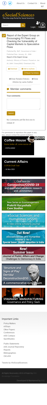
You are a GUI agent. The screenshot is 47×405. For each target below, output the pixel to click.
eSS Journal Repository (14, 347)
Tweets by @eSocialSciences (14, 363)
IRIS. (43, 381)
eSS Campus (9, 336)
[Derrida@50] (23, 274)
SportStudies (9, 339)
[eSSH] (23, 186)
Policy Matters (10, 323)
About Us (21, 3)
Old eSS (7, 356)
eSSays (7, 326)
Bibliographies (10, 353)
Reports (7, 350)
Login (33, 27)
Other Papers (9, 330)
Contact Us (32, 3)
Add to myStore (28, 69)
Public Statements (11, 344)
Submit (11, 113)
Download (13, 69)
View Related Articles (20, 79)
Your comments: (14, 96)
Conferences (9, 333)
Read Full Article (32, 73)
